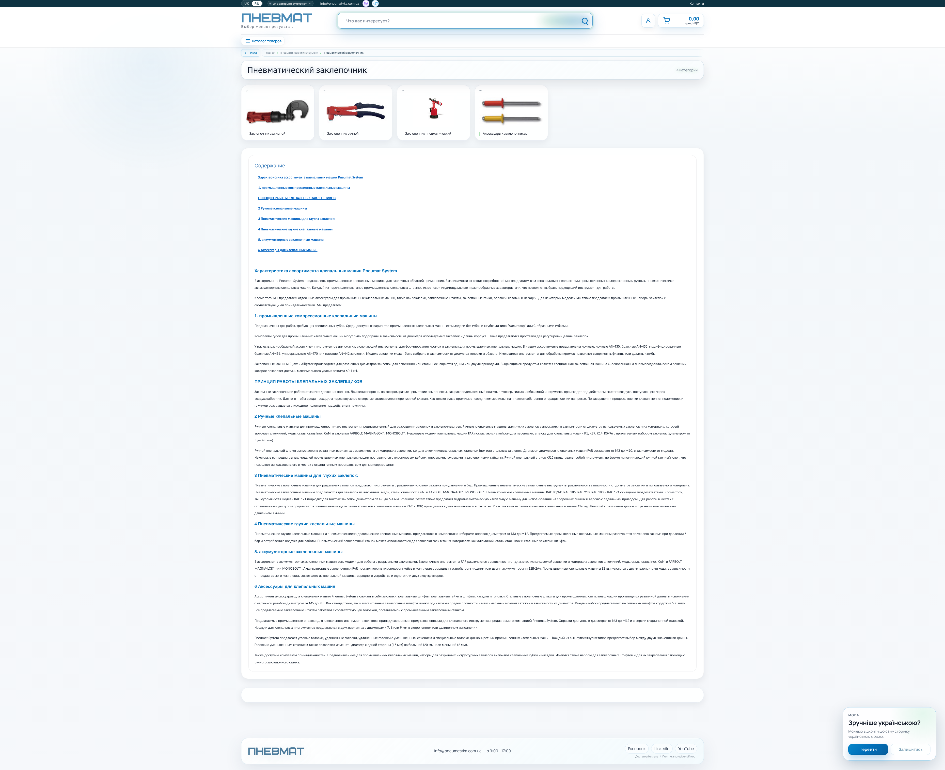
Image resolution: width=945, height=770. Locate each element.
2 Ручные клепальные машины (282, 208)
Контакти (697, 3)
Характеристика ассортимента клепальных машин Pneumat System (310, 177)
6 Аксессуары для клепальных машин (287, 250)
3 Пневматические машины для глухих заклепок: (296, 219)
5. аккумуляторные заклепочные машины (291, 240)
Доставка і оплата (647, 756)
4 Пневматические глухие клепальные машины (295, 229)
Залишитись (911, 749)
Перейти (868, 749)
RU (256, 3)
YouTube (686, 748)
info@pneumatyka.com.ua (339, 3)
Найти (585, 20)
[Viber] (365, 3)
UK (246, 3)
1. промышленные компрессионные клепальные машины (304, 188)
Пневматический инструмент (299, 53)
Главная (270, 53)
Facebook (637, 748)
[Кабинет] (648, 21)
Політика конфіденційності (679, 756)
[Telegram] (375, 3)
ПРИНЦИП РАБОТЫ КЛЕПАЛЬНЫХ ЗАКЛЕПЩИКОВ (297, 198)
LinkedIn (661, 748)
